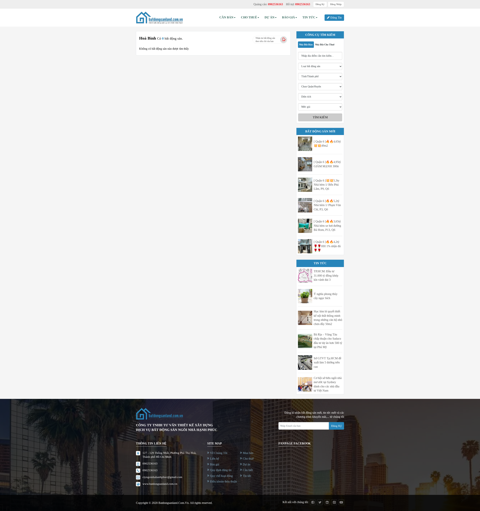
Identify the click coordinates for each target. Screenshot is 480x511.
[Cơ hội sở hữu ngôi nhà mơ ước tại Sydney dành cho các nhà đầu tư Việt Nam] (305, 384)
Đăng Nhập (336, 4)
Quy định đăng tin (221, 470)
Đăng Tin (336, 17)
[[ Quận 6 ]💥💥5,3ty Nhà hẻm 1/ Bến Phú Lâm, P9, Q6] (305, 185)
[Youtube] (341, 502)
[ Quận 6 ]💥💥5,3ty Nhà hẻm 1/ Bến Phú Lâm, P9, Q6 (326, 185)
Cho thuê (249, 17)
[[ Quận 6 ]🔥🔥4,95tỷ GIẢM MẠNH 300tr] (305, 164)
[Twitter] (320, 502)
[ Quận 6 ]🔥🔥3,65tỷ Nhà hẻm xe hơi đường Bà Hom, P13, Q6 (327, 225)
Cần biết (248, 470)
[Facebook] (313, 502)
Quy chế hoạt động (221, 475)
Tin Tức (308, 17)
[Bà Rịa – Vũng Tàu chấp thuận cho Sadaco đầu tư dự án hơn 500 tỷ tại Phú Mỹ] (305, 341)
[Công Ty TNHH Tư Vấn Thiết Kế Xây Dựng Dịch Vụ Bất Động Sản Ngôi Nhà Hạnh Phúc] (159, 18)
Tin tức (247, 475)
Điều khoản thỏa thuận (223, 481)
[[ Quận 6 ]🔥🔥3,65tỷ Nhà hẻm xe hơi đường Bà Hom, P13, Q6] (305, 226)
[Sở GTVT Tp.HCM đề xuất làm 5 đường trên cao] (305, 362)
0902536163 (150, 463)
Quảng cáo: (268, 4)
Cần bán (226, 17)
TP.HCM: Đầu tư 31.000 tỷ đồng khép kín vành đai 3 (326, 275)
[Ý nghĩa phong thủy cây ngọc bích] (305, 296)
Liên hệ (214, 458)
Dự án (269, 17)
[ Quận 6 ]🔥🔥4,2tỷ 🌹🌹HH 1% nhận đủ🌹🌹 (327, 246)
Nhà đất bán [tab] (306, 44)
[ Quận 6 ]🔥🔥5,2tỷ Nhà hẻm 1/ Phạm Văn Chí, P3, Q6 (327, 205)
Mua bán (248, 453)
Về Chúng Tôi (218, 453)
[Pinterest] (334, 502)
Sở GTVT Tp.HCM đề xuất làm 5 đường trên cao (327, 362)
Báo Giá (288, 17)
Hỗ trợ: (298, 4)
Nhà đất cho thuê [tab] (324, 44)
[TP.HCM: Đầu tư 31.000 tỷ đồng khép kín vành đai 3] (305, 276)
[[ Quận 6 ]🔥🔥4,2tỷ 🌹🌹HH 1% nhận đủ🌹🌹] (305, 246)
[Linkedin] (327, 502)
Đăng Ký (320, 4)
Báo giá (214, 464)
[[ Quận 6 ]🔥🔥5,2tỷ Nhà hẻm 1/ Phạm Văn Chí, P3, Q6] (305, 205)
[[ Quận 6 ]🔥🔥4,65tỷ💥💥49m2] (305, 144)
